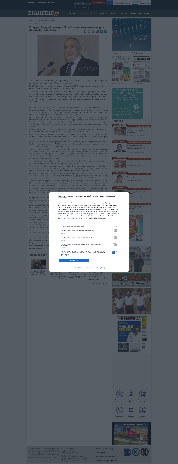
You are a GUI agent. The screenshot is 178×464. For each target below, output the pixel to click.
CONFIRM (74, 260)
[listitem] (89, 226)
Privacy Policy (100, 268)
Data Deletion (77, 268)
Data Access (89, 268)
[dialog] (89, 232)
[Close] (125, 196)
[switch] (114, 230)
